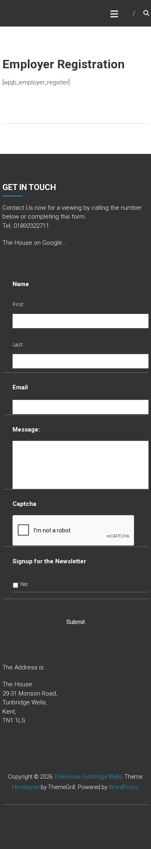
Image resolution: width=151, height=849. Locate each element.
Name (20, 284)
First (18, 304)
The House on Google (32, 242)
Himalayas (25, 787)
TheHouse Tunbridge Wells (88, 776)
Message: (26, 429)
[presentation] (73, 530)
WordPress (123, 787)
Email (20, 387)
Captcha (24, 503)
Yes (24, 584)
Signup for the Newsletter (49, 561)
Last (18, 345)
